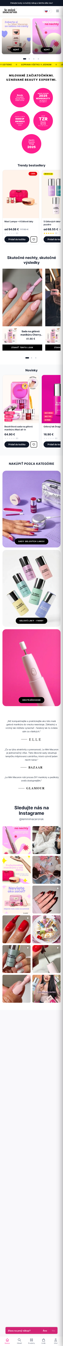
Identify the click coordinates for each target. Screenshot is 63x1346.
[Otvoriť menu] (57, 11)
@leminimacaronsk (31, 819)
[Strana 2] (29, 59)
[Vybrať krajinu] (47, 11)
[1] (27, 358)
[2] (31, 358)
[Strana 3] (34, 59)
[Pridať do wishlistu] (33, 239)
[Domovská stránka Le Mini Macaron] (9, 11)
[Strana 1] (24, 59)
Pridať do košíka (16, 239)
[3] (36, 358)
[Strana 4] (38, 59)
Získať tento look (22, 347)
